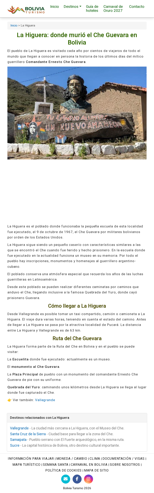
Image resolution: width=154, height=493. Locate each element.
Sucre (14, 445)
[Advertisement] (77, 191)
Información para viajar (31, 459)
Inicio (54, 6)
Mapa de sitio (96, 470)
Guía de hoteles (92, 8)
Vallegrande (45, 400)
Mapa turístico (26, 465)
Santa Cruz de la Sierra (28, 434)
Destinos (71, 6)
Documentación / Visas (123, 459)
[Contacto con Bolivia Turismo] (65, 479)
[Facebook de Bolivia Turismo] (77, 479)
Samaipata (18, 439)
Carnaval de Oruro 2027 (113, 8)
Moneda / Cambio (71, 459)
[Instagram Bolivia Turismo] (88, 479)
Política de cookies (63, 470)
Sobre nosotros (125, 465)
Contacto (136, 6)
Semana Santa (56, 465)
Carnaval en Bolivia (89, 465)
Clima (95, 459)
